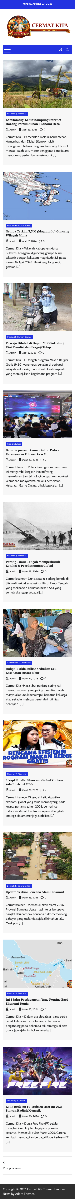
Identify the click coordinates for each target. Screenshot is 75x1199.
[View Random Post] (60, 50)
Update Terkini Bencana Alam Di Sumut (35, 892)
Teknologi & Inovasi (16, 1100)
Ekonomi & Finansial (16, 113)
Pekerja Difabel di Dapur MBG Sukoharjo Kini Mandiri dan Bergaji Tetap (36, 345)
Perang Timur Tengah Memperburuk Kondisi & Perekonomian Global (33, 564)
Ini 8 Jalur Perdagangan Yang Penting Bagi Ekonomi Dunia (37, 1001)
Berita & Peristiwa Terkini (18, 225)
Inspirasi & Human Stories (19, 337)
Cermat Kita (34, 1189)
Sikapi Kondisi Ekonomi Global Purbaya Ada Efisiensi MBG (34, 782)
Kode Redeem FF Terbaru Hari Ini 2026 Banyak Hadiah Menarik (34, 1108)
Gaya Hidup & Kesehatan (19, 662)
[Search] (67, 50)
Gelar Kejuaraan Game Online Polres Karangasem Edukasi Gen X (32, 452)
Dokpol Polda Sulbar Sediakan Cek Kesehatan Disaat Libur (31, 671)
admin (12, 129)
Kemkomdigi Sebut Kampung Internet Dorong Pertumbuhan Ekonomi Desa (33, 122)
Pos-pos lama (12, 1168)
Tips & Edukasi (14, 444)
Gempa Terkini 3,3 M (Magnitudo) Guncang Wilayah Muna (37, 233)
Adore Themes (24, 1194)
